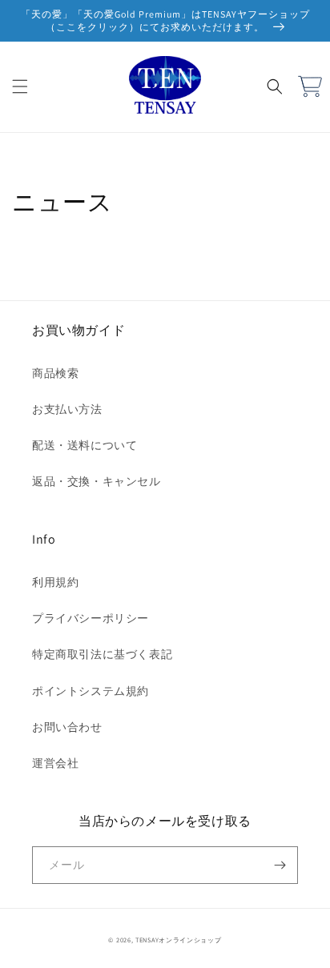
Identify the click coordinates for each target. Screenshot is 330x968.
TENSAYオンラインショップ (178, 939)
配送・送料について (84, 445)
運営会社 (55, 763)
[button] (20, 86)
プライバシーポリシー (90, 618)
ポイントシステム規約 (90, 691)
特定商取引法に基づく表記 (102, 654)
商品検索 (55, 373)
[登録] (279, 865)
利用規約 (55, 582)
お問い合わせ (67, 727)
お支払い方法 (67, 409)
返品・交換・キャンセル (96, 481)
